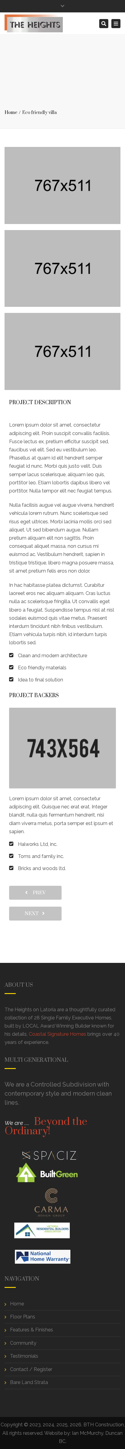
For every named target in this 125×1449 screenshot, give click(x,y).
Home (11, 112)
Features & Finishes (31, 1330)
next (33, 914)
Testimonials (24, 1356)
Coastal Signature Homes (57, 1034)
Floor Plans (22, 1317)
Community (23, 1343)
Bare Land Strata (29, 1382)
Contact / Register (31, 1369)
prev (37, 893)
